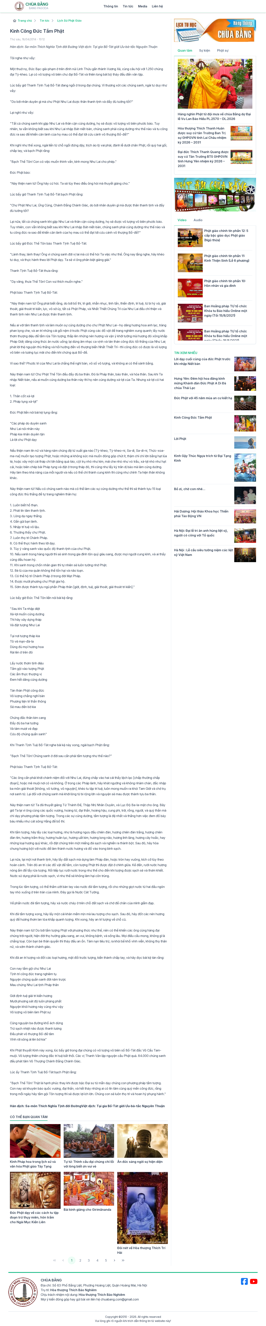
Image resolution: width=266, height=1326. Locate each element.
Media (142, 6)
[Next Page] (114, 1260)
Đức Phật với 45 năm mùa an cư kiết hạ (203, 398)
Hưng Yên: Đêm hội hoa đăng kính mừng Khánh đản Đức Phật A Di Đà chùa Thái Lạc (200, 383)
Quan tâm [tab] (185, 50)
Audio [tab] (198, 220)
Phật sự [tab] (222, 50)
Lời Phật (180, 439)
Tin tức (128, 6)
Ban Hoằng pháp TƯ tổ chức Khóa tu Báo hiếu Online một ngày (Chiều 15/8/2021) (225, 336)
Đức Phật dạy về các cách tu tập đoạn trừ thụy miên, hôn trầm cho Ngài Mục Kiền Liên (34, 1217)
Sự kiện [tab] (204, 50)
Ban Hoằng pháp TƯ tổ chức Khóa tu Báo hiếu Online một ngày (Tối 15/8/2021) (225, 310)
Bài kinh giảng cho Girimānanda (87, 1210)
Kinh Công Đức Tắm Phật (193, 417)
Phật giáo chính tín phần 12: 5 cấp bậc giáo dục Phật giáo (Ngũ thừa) (226, 235)
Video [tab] (182, 220)
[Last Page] (123, 1260)
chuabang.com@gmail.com (120, 1299)
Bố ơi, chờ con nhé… (189, 489)
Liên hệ (157, 6)
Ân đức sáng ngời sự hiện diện (140, 1162)
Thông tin (110, 6)
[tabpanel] (215, 115)
